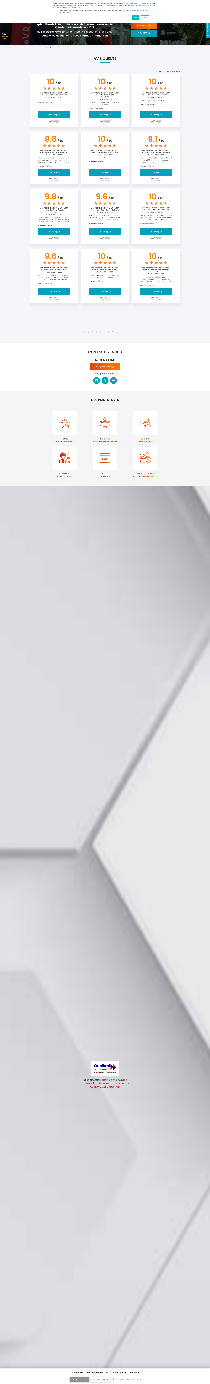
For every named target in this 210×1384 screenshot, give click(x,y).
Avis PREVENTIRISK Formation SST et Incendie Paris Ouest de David (105, 209)
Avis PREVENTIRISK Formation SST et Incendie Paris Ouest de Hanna (54, 210)
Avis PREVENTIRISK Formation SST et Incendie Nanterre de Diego (105, 268)
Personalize (119, 1379)
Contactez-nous (143, 25)
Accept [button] (135, 18)
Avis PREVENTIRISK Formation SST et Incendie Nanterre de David (54, 268)
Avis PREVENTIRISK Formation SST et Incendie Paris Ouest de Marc (105, 151)
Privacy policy (135, 1379)
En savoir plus (54, 114)
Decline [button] (145, 18)
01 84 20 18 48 (144, 33)
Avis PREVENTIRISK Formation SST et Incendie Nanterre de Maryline (156, 151)
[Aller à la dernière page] (129, 330)
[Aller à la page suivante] (125, 330)
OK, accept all (80, 1379)
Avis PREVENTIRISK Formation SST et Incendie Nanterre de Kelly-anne (156, 269)
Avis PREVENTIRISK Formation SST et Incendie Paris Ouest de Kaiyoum (105, 95)
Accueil (46, 47)
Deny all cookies (101, 1379)
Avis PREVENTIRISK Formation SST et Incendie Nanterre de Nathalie (156, 94)
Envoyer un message (105, 366)
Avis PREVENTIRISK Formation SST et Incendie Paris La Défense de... (54, 94)
